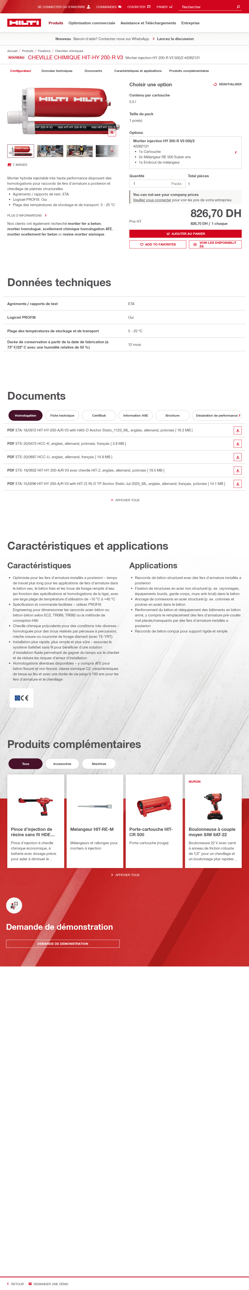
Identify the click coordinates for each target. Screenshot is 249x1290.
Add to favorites (160, 244)
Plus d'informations (24, 215)
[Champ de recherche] (238, 7)
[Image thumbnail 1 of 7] (20, 151)
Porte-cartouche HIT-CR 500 (151, 831)
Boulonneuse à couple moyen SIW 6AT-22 (212, 831)
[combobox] (210, 7)
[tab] (21, 71)
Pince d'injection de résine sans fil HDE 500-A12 (31, 832)
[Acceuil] (24, 23)
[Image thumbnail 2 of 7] (50, 151)
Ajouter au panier (188, 234)
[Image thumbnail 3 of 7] (79, 151)
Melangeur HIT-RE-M (92, 829)
